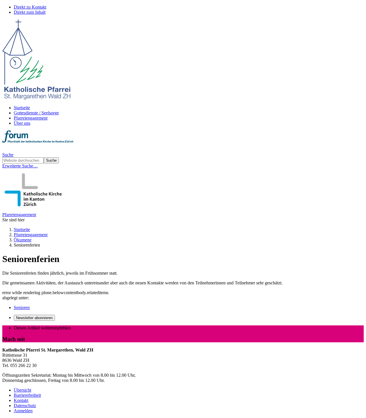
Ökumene (22, 239)
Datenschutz (25, 405)
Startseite (22, 107)
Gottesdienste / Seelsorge (36, 112)
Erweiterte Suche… (20, 165)
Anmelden (23, 410)
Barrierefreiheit (27, 395)
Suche (7, 154)
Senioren (22, 307)
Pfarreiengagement (30, 118)
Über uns (22, 123)
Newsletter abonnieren (34, 318)
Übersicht (22, 390)
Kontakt (21, 400)
